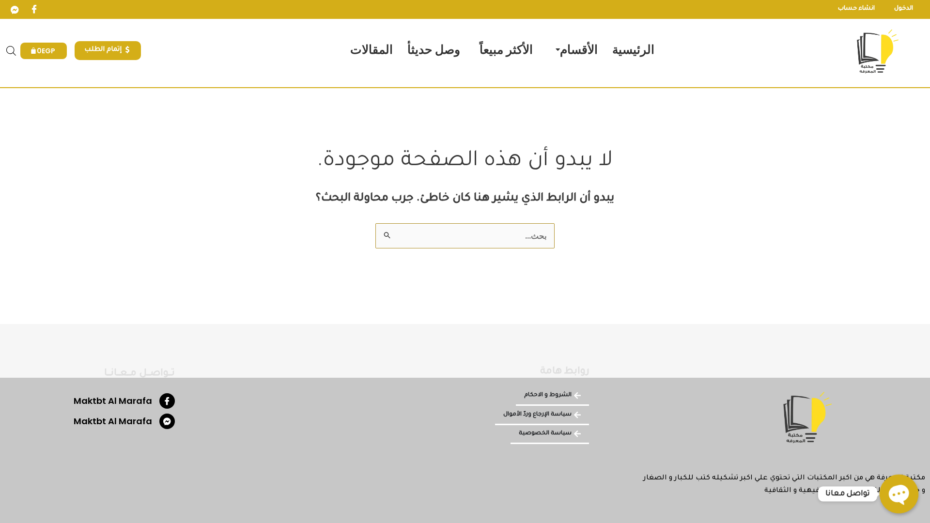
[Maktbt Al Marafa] (167, 401)
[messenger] (14, 9)
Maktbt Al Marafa (113, 401)
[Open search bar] (11, 51)
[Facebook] (34, 9)
